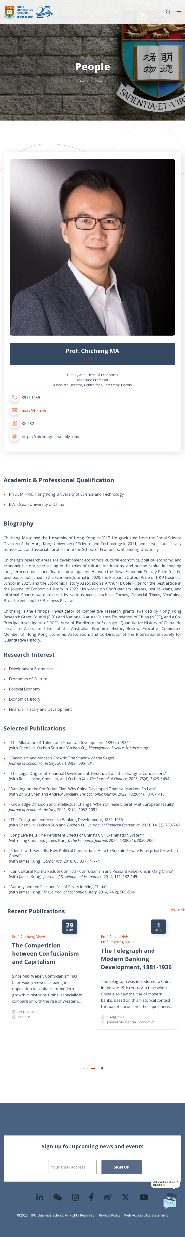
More (175, 909)
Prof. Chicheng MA (26, 936)
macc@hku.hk (34, 410)
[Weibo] (108, 1197)
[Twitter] (126, 1197)
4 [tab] (98, 1068)
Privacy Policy (109, 1215)
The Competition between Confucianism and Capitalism (45, 953)
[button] (168, 12)
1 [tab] (84, 1068)
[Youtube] (144, 1197)
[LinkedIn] (40, 1197)
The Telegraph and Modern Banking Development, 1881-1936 (136, 958)
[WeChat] (57, 1197)
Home (84, 81)
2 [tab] (87, 1068)
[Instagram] (75, 1197)
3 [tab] (93, 1068)
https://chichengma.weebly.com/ (50, 436)
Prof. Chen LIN (112, 936)
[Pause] (102, 1068)
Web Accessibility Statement (146, 1215)
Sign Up (121, 1167)
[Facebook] (91, 1197)
